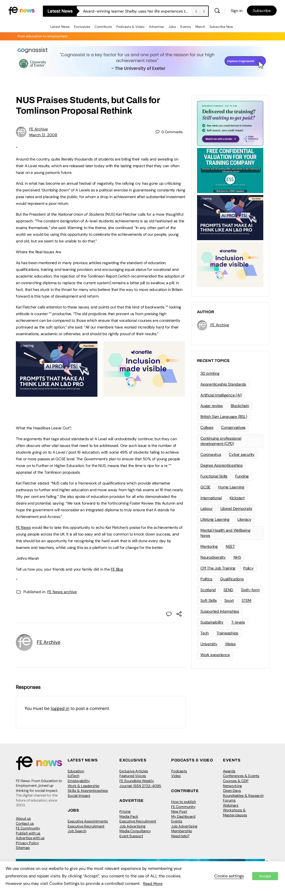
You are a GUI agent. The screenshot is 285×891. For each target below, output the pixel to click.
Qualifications (232, 578)
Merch (200, 27)
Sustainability (211, 622)
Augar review (211, 405)
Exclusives (82, 27)
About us (23, 818)
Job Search (77, 831)
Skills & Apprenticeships (88, 790)
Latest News (60, 27)
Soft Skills (208, 600)
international (211, 497)
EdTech (73, 775)
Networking (232, 785)
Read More (153, 883)
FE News (23, 527)
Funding (242, 476)
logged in (60, 708)
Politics (206, 578)
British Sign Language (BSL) (223, 416)
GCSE (205, 487)
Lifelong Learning (215, 519)
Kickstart (237, 497)
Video (176, 775)
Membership (181, 831)
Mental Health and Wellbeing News (225, 533)
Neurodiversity (213, 557)
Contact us (25, 823)
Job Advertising (132, 826)
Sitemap (23, 847)
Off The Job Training (217, 568)
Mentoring (209, 546)
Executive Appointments (88, 821)
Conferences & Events (241, 775)
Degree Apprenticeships (221, 465)
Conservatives (233, 427)
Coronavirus (210, 454)
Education (76, 771)
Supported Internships (219, 611)
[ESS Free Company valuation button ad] (230, 169)
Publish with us (28, 833)
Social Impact (79, 795)
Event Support (131, 836)
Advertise (156, 27)
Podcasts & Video (130, 27)
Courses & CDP (236, 780)
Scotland (208, 589)
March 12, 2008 (43, 134)
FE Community (28, 828)
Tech (204, 633)
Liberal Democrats (236, 508)
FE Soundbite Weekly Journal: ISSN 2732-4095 (140, 783)
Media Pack (128, 816)
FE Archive (38, 129)
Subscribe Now (221, 27)
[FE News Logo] (21, 10)
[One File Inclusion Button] (144, 393)
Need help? (180, 836)
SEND (228, 589)
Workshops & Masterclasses (235, 812)
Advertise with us (30, 838)
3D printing (209, 373)
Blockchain (240, 405)
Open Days (232, 790)
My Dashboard (183, 816)
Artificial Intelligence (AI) (221, 395)
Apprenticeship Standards (223, 384)
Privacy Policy (27, 843)
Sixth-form (250, 589)
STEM (246, 600)
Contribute (103, 27)
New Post (179, 811)
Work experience (215, 654)
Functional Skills (213, 476)
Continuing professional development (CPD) (220, 441)
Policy (248, 568)
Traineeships (227, 633)
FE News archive (62, 591)
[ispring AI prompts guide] (56, 393)
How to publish (183, 801)
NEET (230, 546)
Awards (229, 771)
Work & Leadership (83, 785)
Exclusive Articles (133, 771)
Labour (206, 508)
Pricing (125, 811)
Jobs (172, 27)
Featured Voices (132, 775)
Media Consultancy (135, 831)
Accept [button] (265, 876)
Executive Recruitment (86, 826)
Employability (79, 780)
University (208, 643)
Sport (229, 600)
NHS (237, 557)
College (206, 427)
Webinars (231, 805)
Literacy (244, 519)
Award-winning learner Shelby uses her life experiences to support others (137, 11)
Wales (230, 643)
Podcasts (179, 771)
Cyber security (242, 454)
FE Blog (117, 569)
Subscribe (262, 10)
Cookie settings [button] (229, 876)
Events (185, 27)
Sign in (236, 10)
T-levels (238, 622)
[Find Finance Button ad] (230, 122)
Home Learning (231, 487)
